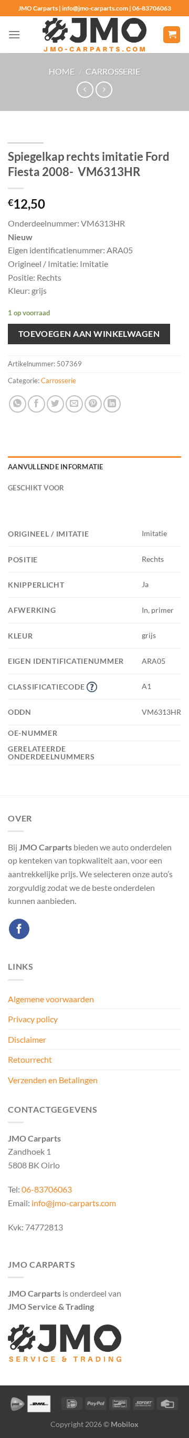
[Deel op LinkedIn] (112, 404)
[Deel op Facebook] (36, 404)
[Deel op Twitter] (55, 404)
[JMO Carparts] (94, 35)
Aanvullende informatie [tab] (55, 467)
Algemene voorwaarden (51, 999)
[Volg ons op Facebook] (19, 929)
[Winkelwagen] (171, 35)
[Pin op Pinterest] (93, 404)
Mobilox (125, 1424)
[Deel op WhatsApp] (17, 404)
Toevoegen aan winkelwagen (89, 333)
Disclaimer (27, 1039)
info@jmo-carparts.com (74, 1203)
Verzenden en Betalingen (53, 1080)
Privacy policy (33, 1019)
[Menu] (14, 34)
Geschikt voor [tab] (36, 488)
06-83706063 (47, 1189)
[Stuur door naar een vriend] (74, 404)
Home (62, 71)
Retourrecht (30, 1059)
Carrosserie (113, 71)
